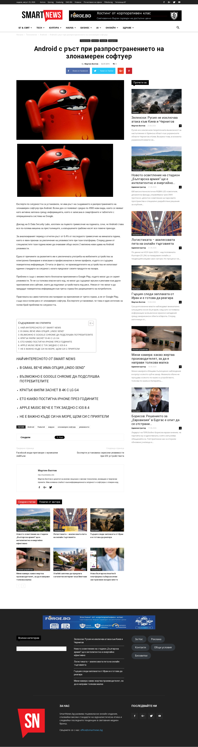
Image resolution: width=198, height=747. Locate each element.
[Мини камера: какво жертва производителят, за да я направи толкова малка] (33, 559)
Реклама (156, 639)
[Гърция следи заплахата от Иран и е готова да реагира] (107, 520)
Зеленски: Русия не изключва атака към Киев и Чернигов (154, 119)
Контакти (140, 647)
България (95, 530)
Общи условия (163, 647)
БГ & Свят (24, 27)
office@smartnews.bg (91, 730)
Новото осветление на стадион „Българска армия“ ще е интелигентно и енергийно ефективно (96, 652)
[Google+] (169, 2)
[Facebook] (164, 2)
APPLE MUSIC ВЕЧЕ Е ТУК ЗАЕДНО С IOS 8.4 (43, 345)
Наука (69, 27)
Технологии (31, 34)
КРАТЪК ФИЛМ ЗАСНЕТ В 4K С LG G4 (39, 338)
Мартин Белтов (91, 64)
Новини (78, 2)
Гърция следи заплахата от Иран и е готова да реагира (152, 296)
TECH (39, 27)
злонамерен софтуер (67, 427)
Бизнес (84, 27)
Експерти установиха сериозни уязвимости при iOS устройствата (100, 454)
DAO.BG (69, 2)
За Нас (139, 639)
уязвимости (84, 427)
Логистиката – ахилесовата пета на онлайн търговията (153, 241)
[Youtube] (179, 2)
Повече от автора (49, 501)
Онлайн (111, 27)
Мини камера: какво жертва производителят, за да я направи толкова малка (33, 576)
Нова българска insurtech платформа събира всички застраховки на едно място (104, 576)
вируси (51, 427)
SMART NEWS (64, 359)
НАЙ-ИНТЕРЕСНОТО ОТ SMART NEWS (40, 328)
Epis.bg (51, 2)
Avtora (42, 2)
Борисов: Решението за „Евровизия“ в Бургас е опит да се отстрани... (155, 420)
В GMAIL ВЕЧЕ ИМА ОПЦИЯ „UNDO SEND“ (42, 331)
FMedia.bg (108, 2)
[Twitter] (174, 2)
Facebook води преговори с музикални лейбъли (37, 454)
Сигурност (113, 41)
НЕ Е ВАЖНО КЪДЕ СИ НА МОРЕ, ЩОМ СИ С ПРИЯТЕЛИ (50, 349)
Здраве (127, 27)
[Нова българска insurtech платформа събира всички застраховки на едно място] (107, 559)
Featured (41, 427)
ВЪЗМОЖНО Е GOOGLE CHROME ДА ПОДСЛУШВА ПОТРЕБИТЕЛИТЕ (56, 335)
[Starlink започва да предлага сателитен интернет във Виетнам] (70, 559)
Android (43, 34)
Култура (54, 27)
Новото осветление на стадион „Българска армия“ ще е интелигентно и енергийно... (155, 179)
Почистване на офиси (93, 2)
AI (97, 27)
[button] (178, 27)
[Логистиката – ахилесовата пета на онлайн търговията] (70, 520)
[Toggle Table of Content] (89, 323)
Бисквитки (141, 655)
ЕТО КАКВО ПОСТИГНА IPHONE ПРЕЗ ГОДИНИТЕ (46, 342)
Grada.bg (59, 2)
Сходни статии (26, 501)
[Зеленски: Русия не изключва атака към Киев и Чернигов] (156, 101)
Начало (19, 34)
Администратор (138, 187)
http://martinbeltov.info (46, 475)
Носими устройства (25, 569)
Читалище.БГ (120, 2)
